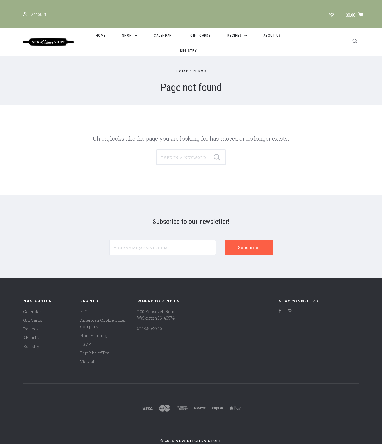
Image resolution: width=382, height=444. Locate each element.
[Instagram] (290, 311)
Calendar (163, 35)
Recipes (235, 35)
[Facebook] (280, 311)
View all (88, 362)
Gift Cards (200, 35)
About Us (272, 35)
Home (101, 35)
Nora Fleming (93, 335)
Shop (127, 35)
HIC (83, 311)
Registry (188, 50)
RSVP (85, 344)
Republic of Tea (94, 353)
